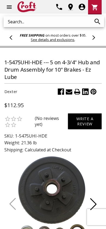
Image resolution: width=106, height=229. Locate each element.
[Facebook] (61, 91)
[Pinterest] (93, 91)
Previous (13, 37)
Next (92, 37)
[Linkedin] (85, 91)
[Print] (77, 91)
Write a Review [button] (84, 121)
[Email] (69, 91)
